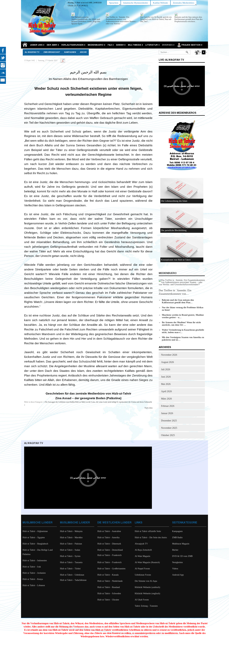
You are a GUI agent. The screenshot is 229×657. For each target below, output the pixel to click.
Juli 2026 (165, 369)
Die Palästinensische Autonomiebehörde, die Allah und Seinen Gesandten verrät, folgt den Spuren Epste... (85, 20)
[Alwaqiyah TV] (197, 55)
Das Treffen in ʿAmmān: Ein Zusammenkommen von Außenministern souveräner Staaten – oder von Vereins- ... (121, 20)
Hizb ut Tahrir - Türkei (70, 568)
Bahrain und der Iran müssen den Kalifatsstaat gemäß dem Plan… (178, 301)
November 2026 (169, 354)
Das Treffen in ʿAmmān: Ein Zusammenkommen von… (175, 292)
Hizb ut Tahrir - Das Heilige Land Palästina (38, 552)
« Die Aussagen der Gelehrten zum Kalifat (59, 402)
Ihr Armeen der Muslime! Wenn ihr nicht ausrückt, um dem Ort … (181, 323)
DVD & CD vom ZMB (182, 556)
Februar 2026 (167, 406)
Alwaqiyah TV (141, 544)
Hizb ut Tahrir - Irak (32, 567)
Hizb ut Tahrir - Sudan (70, 550)
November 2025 (169, 428)
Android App (178, 575)
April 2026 (166, 391)
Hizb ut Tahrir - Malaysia (71, 531)
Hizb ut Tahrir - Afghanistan (35, 531)
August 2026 (167, 362)
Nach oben (149, 408)
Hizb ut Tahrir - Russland (108, 587)
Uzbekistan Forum (143, 575)
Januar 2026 (167, 413)
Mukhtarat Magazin (180, 544)
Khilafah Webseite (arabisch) (147, 587)
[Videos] (203, 55)
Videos (175, 568)
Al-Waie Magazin (142, 556)
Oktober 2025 (168, 435)
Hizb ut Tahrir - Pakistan (71, 544)
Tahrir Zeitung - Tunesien (146, 606)
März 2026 (166, 398)
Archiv (83, 52)
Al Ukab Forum (142, 600)
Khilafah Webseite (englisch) (147, 593)
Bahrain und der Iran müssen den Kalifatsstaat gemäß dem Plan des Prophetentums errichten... (188, 19)
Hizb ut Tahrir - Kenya (33, 579)
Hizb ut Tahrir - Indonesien (35, 560)
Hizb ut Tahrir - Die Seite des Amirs (151, 537)
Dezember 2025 (169, 420)
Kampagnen (70, 52)
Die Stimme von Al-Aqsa (146, 581)
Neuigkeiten (177, 562)
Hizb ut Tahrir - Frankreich (109, 555)
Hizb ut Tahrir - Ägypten (34, 537)
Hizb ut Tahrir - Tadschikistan (73, 580)
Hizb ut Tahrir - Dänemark (109, 544)
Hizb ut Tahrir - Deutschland (110, 550)
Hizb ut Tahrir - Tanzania (71, 562)
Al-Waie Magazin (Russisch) (147, 562)
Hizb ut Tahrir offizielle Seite (148, 531)
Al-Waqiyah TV (32, 52)
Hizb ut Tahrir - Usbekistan (72, 575)
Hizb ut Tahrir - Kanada (108, 575)
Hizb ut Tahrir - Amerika (108, 537)
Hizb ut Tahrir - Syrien (70, 556)
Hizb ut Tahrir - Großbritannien (111, 568)
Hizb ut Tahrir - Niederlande (110, 581)
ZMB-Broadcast (51, 52)
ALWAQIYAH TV (33, 443)
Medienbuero (168, 273)
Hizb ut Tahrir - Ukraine (108, 600)
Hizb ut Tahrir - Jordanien (34, 573)
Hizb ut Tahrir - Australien (109, 531)
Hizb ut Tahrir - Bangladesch (35, 544)
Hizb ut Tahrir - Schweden (109, 593)
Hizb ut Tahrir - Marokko (71, 537)
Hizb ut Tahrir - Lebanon (34, 585)
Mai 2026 (166, 384)
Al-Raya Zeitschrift (143, 550)
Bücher (175, 550)
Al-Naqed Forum (142, 568)
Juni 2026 (166, 376)
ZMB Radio (177, 537)
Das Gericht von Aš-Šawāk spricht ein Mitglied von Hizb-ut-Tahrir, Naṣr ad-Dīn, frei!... (156, 19)
